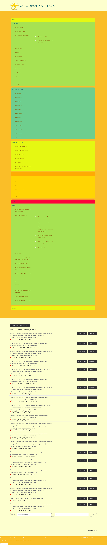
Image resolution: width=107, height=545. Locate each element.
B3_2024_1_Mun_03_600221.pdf (21, 494)
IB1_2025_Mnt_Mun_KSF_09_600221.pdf (24, 401)
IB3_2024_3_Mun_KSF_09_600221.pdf (23, 474)
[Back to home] (33, 6)
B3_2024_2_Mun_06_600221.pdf (21, 484)
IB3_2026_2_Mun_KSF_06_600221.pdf (23, 347)
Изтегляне (92, 333)
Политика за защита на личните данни (74, 537)
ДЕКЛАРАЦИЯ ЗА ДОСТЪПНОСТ (87, 537)
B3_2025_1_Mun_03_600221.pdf (21, 430)
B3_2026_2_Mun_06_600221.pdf (21, 339)
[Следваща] (95, 518)
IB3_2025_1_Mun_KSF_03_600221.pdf (23, 438)
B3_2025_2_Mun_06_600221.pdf (21, 412)
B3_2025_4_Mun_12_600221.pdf (21, 375)
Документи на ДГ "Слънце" (20, 325)
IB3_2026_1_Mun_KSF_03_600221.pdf (23, 365)
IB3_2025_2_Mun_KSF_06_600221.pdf (23, 420)
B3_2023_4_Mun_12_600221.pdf (21, 510)
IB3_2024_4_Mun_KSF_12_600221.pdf (23, 456)
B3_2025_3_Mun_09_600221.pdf (21, 394)
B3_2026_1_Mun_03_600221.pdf (21, 357)
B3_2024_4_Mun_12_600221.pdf (21, 448)
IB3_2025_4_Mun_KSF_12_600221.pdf (23, 383)
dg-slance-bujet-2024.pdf (19, 500)
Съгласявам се (4, 544)
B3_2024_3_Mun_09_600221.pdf (21, 466)
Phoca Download (92, 530)
